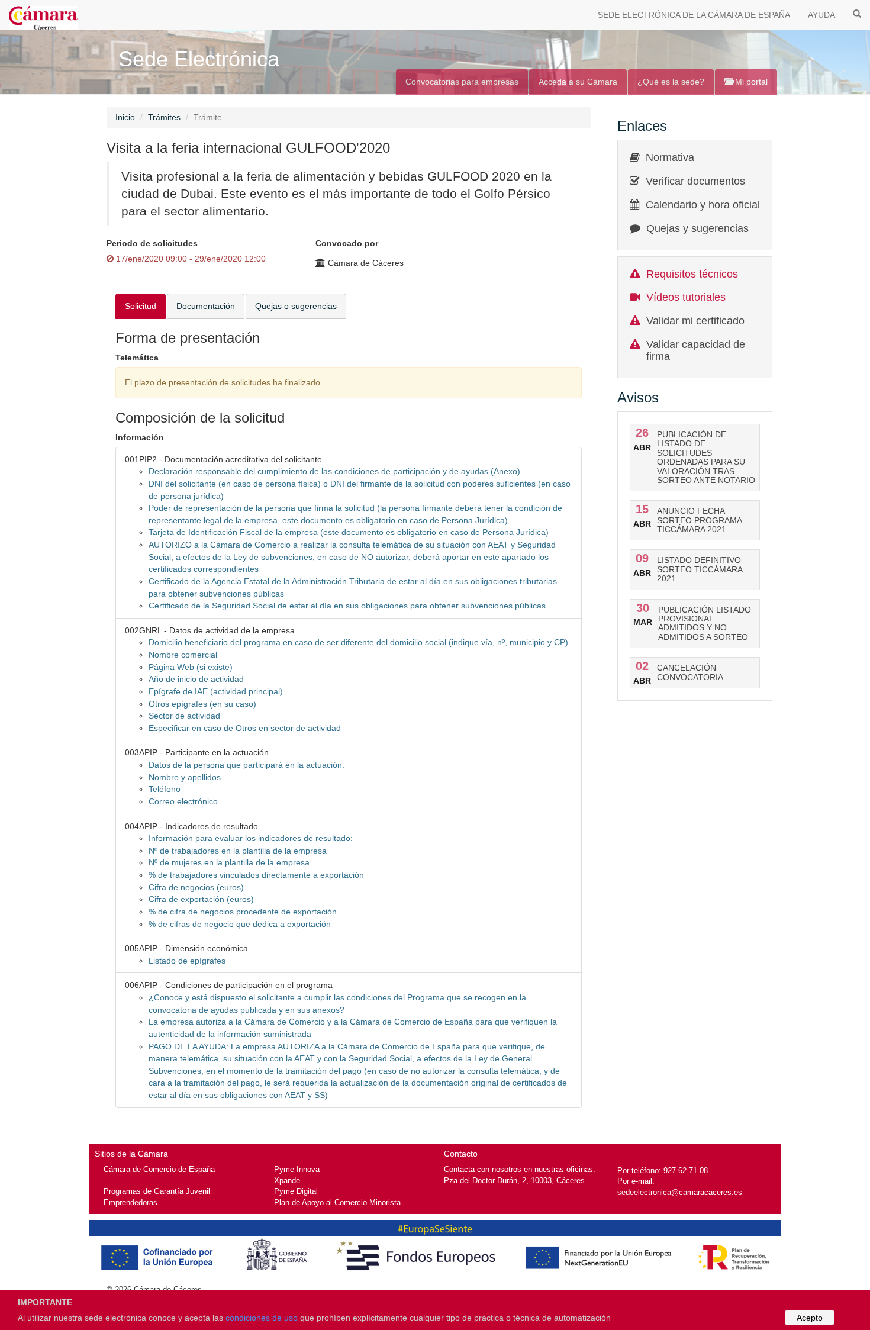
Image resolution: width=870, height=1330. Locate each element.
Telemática (137, 357)
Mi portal (750, 81)
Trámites (164, 117)
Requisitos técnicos (692, 274)
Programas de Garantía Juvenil (157, 1191)
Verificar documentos (695, 181)
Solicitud (140, 306)
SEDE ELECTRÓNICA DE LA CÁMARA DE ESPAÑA (694, 15)
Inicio (125, 117)
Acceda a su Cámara (578, 81)
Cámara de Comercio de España (159, 1169)
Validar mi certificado (695, 321)
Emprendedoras (130, 1202)
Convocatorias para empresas (461, 81)
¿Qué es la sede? (670, 81)
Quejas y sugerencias (697, 228)
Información (139, 437)
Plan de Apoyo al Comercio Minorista (337, 1202)
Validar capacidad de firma (695, 350)
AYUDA (821, 15)
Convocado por (346, 243)
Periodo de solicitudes (152, 243)
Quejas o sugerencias (296, 306)
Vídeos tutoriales (686, 297)
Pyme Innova (297, 1169)
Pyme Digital (296, 1191)
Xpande (287, 1180)
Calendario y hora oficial (703, 205)
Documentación (205, 306)
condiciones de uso (261, 1317)
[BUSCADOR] (857, 13)
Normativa (670, 157)
